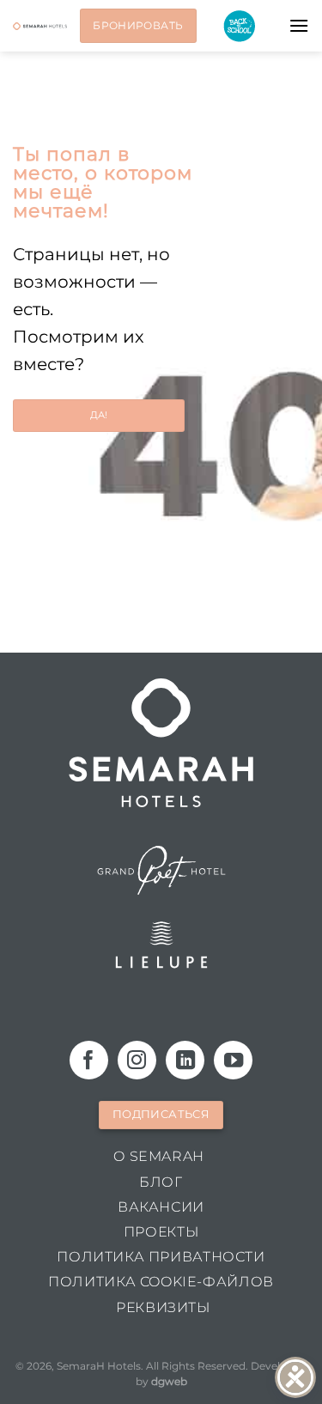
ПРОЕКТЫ (161, 1232)
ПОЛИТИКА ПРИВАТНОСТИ (160, 1257)
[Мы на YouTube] (233, 1060)
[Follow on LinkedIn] (185, 1060)
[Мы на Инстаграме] (137, 1060)
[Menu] (299, 25)
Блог (160, 1182)
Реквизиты (163, 1307)
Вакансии (161, 1207)
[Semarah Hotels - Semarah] (40, 26)
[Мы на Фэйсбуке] (89, 1060)
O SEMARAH (158, 1156)
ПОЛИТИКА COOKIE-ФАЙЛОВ (160, 1281)
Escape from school (239, 26)
